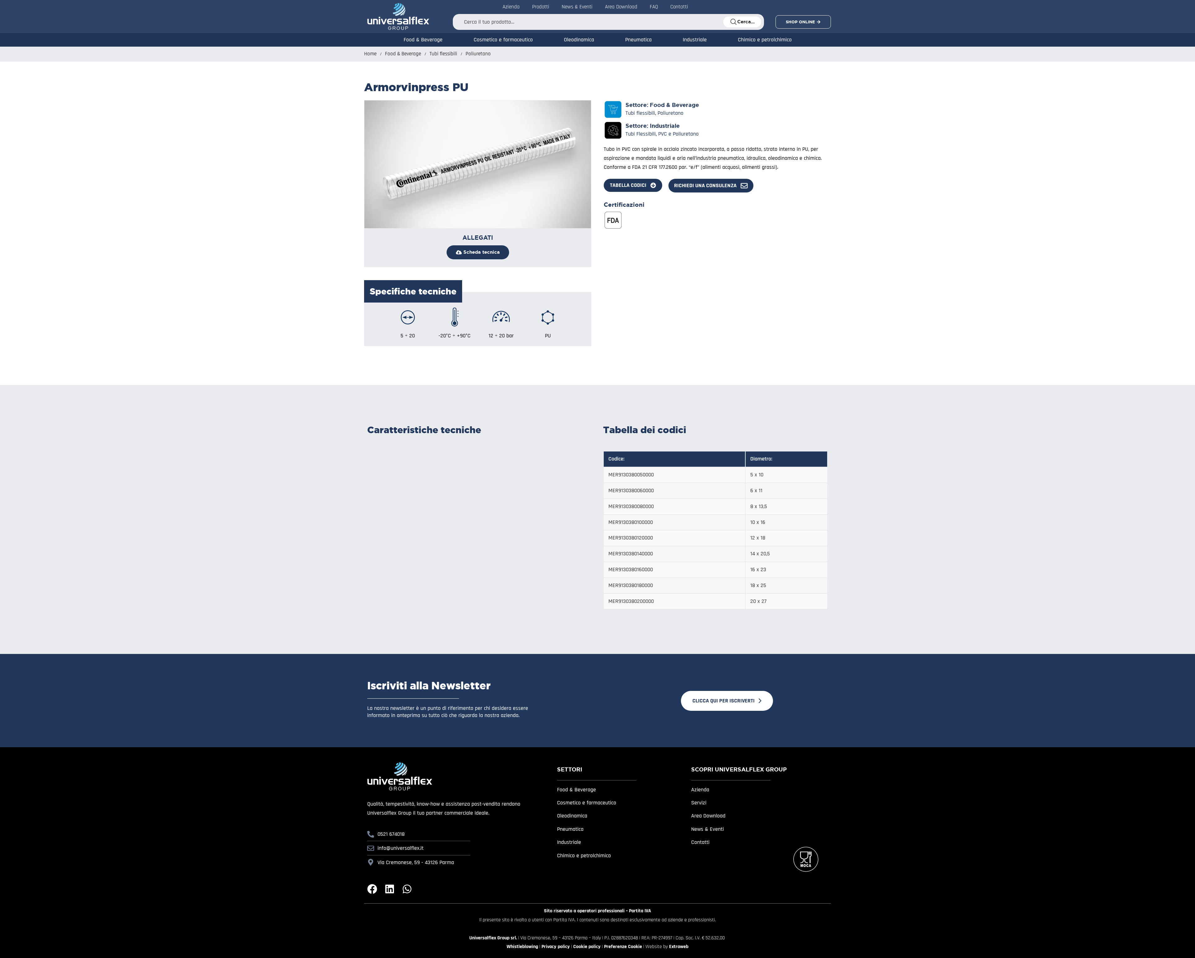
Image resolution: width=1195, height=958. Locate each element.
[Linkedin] (390, 889)
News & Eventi (577, 6)
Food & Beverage (423, 39)
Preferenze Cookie (623, 946)
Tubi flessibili (443, 54)
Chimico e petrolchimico (765, 39)
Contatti (679, 6)
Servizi (698, 802)
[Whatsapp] (407, 889)
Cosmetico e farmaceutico (503, 39)
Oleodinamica (579, 39)
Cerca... (746, 22)
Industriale (695, 39)
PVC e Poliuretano (678, 133)
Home (370, 54)
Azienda (511, 6)
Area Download (621, 6)
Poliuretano (478, 54)
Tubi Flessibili (641, 133)
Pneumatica (638, 39)
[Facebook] (372, 889)
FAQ (654, 6)
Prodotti (540, 6)
